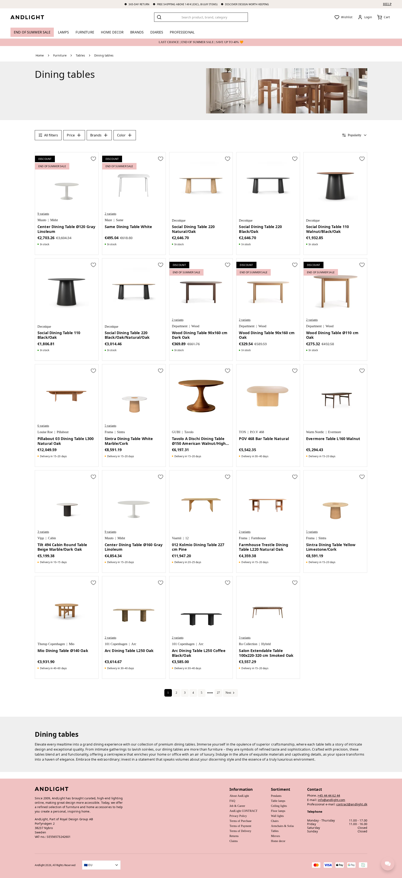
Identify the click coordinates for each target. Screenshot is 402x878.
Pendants (276, 795)
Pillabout (62, 432)
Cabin (52, 538)
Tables (274, 831)
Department (179, 326)
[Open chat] (387, 863)
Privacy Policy (238, 816)
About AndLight (239, 795)
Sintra (121, 432)
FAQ (232, 800)
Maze (108, 220)
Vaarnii (176, 538)
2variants (110, 213)
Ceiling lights (279, 805)
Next (228, 692)
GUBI (176, 432)
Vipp (40, 538)
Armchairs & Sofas (282, 826)
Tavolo (188, 432)
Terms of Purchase (240, 821)
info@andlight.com (331, 800)
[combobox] (201, 17)
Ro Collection (248, 644)
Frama (109, 432)
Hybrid (266, 644)
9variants (43, 213)
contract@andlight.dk (351, 804)
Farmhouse (258, 538)
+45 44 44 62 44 (329, 795)
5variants (110, 425)
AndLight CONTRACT (243, 811)
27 (218, 692)
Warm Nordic (315, 432)
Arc (133, 644)
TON (242, 432)
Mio (71, 644)
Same (119, 220)
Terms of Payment (240, 826)
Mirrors (275, 836)
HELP (387, 4)
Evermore (334, 432)
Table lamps (278, 800)
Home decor (278, 841)
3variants (43, 531)
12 (187, 538)
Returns (233, 836)
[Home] (30, 17)
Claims (233, 841)
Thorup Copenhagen (51, 644)
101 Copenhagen (116, 644)
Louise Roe (45, 432)
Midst (54, 220)
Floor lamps (278, 811)
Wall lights (277, 816)
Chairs (274, 821)
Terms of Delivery (240, 831)
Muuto (41, 220)
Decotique (179, 220)
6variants (43, 425)
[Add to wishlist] (93, 158)
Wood (195, 326)
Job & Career (237, 805)
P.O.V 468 (257, 432)
